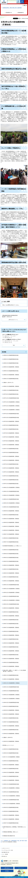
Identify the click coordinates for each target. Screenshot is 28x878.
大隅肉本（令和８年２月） (8, 382)
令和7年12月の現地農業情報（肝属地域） (11, 401)
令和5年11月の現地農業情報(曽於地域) (11, 596)
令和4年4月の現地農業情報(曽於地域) (10, 753)
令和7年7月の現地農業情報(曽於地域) (10, 448)
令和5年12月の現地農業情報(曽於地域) (11, 584)
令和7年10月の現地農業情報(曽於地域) (11, 417)
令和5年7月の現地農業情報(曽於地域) (10, 623)
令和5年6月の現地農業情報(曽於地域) (10, 631)
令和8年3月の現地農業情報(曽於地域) (10, 370)
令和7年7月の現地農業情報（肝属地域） (11, 444)
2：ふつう (13, 336)
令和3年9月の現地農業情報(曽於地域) (10, 807)
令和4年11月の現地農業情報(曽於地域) (11, 690)
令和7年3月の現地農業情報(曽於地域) (10, 475)
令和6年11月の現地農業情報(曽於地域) (11, 499)
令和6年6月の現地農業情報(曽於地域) (10, 549)
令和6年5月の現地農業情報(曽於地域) (10, 553)
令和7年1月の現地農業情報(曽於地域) (10, 483)
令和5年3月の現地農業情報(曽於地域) (10, 654)
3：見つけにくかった (7, 342)
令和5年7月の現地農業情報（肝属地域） (11, 627)
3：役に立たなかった (7, 337)
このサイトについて (5, 848)
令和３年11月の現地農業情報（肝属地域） (11, 795)
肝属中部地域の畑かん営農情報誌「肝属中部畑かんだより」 (14, 827)
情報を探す (22, 2)
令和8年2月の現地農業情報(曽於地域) (10, 378)
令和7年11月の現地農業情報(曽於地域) (11, 413)
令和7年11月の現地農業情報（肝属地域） (11, 405)
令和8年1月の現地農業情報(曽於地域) (10, 390)
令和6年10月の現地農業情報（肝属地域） (11, 503)
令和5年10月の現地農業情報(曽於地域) (11, 604)
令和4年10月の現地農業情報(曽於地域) (11, 702)
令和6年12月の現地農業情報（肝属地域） (11, 487)
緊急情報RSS (21, 12)
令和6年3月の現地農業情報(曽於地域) (10, 561)
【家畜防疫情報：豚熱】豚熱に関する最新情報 (12, 7)
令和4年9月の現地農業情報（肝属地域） (11, 710)
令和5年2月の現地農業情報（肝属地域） (11, 666)
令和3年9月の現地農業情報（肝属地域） (11, 815)
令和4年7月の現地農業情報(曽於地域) (10, 721)
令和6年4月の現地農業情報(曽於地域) (10, 557)
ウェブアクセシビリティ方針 (7, 850)
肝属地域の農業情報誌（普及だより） (11, 831)
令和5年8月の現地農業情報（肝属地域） (11, 615)
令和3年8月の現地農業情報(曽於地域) (10, 811)
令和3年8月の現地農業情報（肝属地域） (11, 819)
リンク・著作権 (5, 854)
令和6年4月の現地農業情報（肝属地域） (11, 518)
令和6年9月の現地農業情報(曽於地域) (10, 514)
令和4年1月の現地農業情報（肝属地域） (11, 780)
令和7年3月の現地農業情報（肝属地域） (11, 460)
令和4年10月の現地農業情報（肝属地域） (11, 698)
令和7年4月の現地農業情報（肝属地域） (11, 456)
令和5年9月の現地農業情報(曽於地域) (10, 611)
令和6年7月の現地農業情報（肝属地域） (11, 534)
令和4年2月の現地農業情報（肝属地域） (11, 772)
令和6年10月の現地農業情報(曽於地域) (11, 506)
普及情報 (4, 351)
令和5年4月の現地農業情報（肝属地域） (11, 650)
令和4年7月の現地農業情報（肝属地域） (11, 725)
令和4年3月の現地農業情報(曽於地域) (10, 760)
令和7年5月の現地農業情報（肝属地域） (11, 433)
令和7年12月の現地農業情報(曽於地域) (11, 398)
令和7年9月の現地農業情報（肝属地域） (11, 421)
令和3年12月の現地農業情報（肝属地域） (11, 788)
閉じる (25, 5)
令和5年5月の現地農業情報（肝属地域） (11, 643)
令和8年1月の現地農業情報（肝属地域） (11, 386)
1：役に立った (6, 336)
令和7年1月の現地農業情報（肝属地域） (11, 471)
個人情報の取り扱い (5, 852)
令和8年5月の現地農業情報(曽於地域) (10, 359)
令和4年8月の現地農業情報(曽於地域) (10, 718)
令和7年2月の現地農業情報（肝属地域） (11, 468)
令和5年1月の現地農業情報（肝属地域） (11, 679)
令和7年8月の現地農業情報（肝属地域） (11, 440)
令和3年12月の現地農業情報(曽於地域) (11, 784)
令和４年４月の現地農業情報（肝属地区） (11, 756)
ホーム (2, 840)
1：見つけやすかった (7, 340)
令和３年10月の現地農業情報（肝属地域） (12, 803)
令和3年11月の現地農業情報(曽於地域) (11, 791)
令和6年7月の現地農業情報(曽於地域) (10, 541)
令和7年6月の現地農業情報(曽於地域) (10, 394)
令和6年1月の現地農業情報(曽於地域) (10, 576)
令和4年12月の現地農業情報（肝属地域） (11, 683)
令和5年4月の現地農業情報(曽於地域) (10, 646)
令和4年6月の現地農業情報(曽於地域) (10, 729)
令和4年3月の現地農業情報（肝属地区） (11, 764)
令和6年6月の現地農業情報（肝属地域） (11, 522)
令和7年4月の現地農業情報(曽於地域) (10, 464)
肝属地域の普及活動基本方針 (9, 835)
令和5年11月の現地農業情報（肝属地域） (11, 592)
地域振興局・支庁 (7, 840)
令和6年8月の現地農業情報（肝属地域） (11, 530)
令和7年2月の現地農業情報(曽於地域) (10, 479)
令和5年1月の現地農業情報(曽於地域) (10, 675)
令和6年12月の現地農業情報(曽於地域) (11, 491)
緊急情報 (26, 2)
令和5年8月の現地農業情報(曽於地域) (10, 619)
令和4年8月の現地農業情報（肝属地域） (11, 714)
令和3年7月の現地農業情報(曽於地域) (10, 823)
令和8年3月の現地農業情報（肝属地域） (11, 366)
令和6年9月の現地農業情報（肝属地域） (11, 510)
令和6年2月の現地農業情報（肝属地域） (11, 573)
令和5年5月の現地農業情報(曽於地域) (10, 639)
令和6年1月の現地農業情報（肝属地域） (11, 580)
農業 (23, 840)
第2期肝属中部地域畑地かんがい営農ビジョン (12, 545)
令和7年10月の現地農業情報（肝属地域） (11, 409)
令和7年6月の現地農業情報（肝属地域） (11, 436)
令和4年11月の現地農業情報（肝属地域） (11, 694)
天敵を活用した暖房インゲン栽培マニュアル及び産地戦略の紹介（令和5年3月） (14, 671)
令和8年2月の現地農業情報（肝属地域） (11, 374)
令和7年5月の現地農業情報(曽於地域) (10, 452)
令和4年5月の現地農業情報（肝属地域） (11, 741)
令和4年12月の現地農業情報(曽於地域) (11, 686)
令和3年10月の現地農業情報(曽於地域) (11, 799)
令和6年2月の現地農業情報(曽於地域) (10, 569)
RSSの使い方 (4, 856)
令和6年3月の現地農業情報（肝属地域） (11, 565)
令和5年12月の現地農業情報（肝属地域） (11, 588)
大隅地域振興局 (14, 840)
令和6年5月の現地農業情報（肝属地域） (11, 526)
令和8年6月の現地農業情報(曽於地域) (10, 355)
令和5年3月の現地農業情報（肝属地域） (11, 658)
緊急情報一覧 (9, 12)
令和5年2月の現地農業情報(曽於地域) (10, 662)
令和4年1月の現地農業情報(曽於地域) (10, 776)
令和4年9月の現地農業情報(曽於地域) (10, 706)
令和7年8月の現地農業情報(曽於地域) (10, 429)
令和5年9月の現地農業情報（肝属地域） (11, 608)
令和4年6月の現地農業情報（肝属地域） (11, 733)
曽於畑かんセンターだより (8, 745)
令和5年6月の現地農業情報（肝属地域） (11, 635)
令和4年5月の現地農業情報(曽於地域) (10, 749)
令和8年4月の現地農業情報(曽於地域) (10, 363)
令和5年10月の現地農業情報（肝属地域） (11, 600)
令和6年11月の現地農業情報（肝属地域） (11, 495)
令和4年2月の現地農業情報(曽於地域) (10, 768)
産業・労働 (19, 840)
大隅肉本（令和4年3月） (8, 737)
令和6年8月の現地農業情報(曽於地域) (10, 538)
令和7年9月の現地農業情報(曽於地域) (10, 425)
